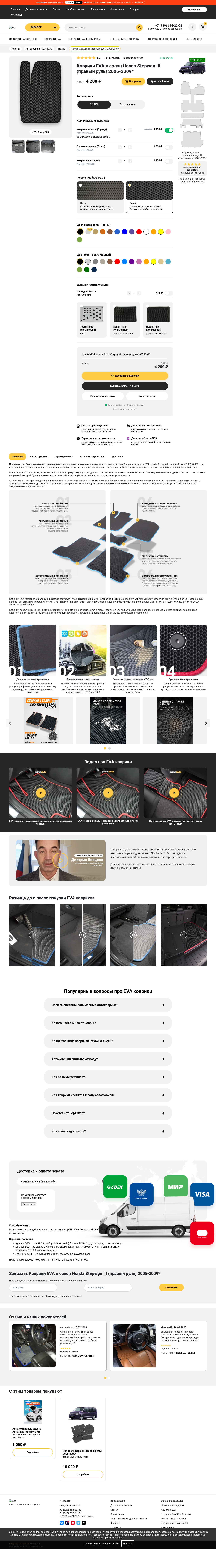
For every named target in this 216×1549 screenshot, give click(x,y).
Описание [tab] (17, 456)
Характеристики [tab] (39, 456)
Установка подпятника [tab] (92, 456)
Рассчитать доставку (102, 396)
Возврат (134, 9)
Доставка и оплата (36, 9)
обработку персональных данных (63, 1296)
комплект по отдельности (92, 136)
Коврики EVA (53, 39)
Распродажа (98, 9)
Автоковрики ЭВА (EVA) (39, 48)
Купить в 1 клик (160, 81)
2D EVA (94, 104)
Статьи (56, 9)
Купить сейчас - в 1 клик (124, 385)
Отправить (171, 1287)
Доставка (117, 456)
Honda (61, 48)
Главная (15, 9)
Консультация (147, 396)
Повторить (28, 1204)
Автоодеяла (194, 39)
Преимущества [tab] (64, 456)
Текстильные (128, 104)
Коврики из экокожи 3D (163, 39)
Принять (128, 1543)
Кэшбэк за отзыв (75, 9)
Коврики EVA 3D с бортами (85, 39)
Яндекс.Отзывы (84, 1355)
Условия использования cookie (101, 1543)
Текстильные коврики (125, 39)
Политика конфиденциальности (128, 1518)
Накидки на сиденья (23, 39)
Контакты (16, 14)
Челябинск (194, 9)
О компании (117, 9)
